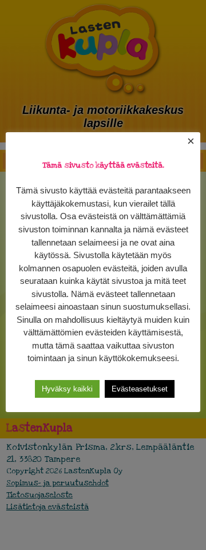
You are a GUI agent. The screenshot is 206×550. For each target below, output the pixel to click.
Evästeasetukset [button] (140, 389)
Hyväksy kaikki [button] (67, 389)
